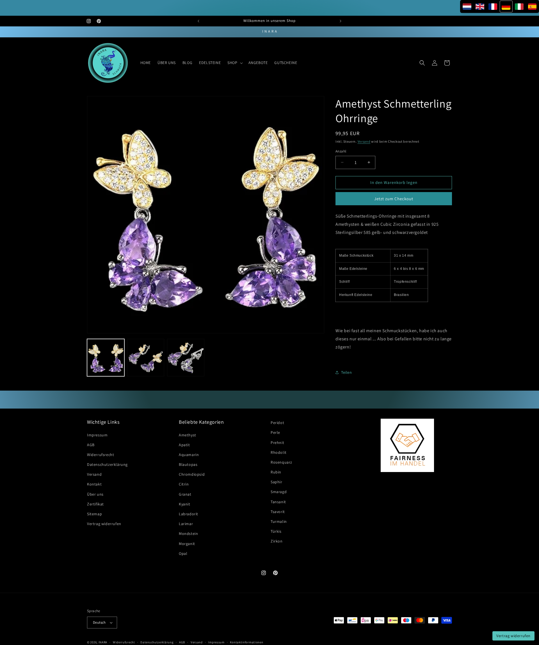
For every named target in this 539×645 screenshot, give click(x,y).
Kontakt (94, 484)
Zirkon (277, 541)
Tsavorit (278, 511)
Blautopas (188, 464)
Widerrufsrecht (100, 454)
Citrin (184, 484)
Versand (364, 141)
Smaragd (279, 491)
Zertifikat (95, 504)
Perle (275, 432)
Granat (185, 494)
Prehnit (277, 442)
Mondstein (188, 533)
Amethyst (187, 434)
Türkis (276, 531)
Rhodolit (279, 452)
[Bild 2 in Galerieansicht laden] (146, 357)
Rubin (276, 472)
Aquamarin (189, 454)
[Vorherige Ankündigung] (198, 21)
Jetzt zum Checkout (393, 198)
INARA (103, 642)
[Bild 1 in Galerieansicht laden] (105, 357)
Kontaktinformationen (246, 642)
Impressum (97, 434)
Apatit (184, 444)
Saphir (276, 481)
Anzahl (340, 151)
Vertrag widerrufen (104, 523)
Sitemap (94, 513)
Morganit (187, 543)
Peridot (277, 422)
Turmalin (279, 521)
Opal (183, 553)
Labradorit (188, 513)
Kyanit (184, 504)
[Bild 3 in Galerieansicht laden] (185, 357)
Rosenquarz (281, 462)
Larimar (186, 523)
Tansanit (278, 501)
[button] (234, 63)
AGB (91, 444)
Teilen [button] (346, 372)
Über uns (95, 494)
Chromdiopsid (192, 474)
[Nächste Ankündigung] (340, 21)
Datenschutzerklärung (107, 464)
